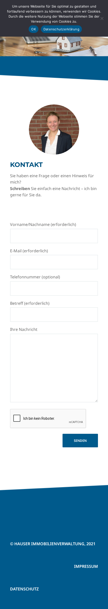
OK (33, 29)
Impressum (86, 566)
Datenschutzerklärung (61, 29)
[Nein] (101, 18)
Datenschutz (24, 589)
